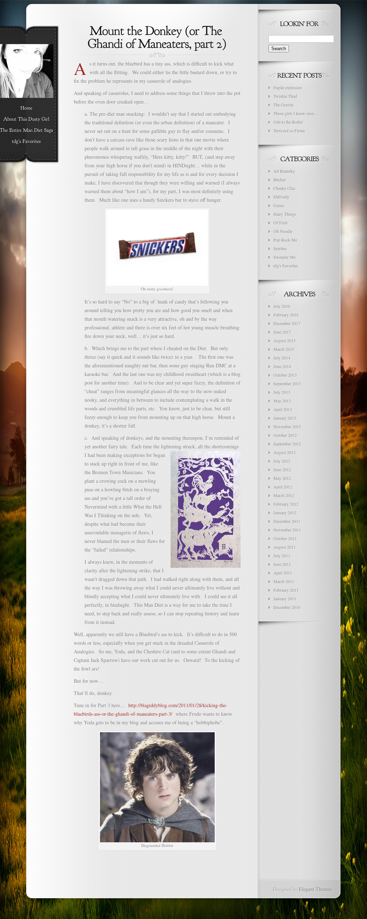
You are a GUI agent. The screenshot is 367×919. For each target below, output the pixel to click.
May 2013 (282, 401)
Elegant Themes (315, 889)
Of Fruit (280, 222)
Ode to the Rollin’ (288, 122)
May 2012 (282, 478)
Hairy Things (284, 214)
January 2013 (284, 418)
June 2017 (282, 332)
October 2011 (285, 538)
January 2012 (284, 512)
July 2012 (281, 461)
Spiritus (280, 248)
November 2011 (287, 530)
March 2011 (283, 581)
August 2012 (284, 452)
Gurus (278, 205)
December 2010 (286, 607)
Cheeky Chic (284, 188)
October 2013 (285, 375)
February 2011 (286, 590)
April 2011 (282, 573)
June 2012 (282, 469)
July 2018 (281, 306)
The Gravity (283, 105)
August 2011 (284, 547)
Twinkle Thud (285, 96)
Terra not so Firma (289, 130)
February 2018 (286, 315)
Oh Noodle (282, 231)
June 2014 (282, 366)
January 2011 (284, 598)
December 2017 (286, 323)
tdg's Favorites (285, 265)
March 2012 (283, 495)
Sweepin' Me (284, 257)
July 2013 (281, 392)
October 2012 (285, 435)
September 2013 (287, 383)
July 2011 (281, 555)
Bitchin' (279, 179)
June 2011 (282, 564)
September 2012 (287, 444)
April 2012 (282, 487)
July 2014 (281, 358)
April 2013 (282, 409)
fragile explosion (287, 87)
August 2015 (284, 340)
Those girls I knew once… (296, 113)
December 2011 (286, 521)
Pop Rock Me (285, 240)
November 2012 (287, 426)
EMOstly (281, 197)
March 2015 (283, 349)
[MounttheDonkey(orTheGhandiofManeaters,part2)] (157, 36)
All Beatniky (284, 171)
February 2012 (286, 504)
